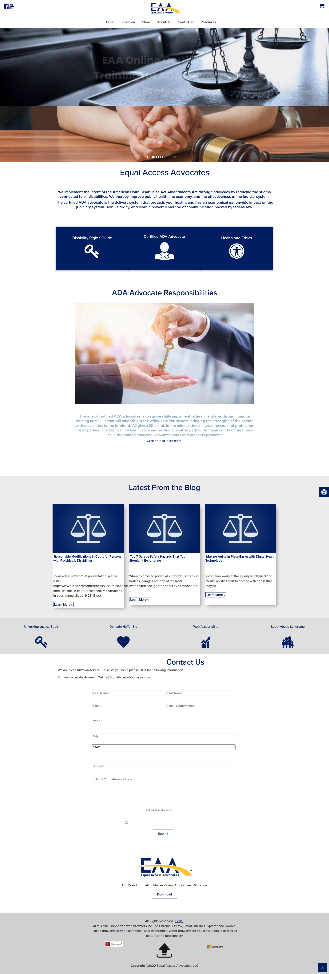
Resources (208, 22)
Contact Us (186, 22)
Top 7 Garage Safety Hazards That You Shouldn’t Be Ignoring (157, 558)
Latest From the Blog (164, 487)
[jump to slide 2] (157, 157)
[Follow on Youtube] (11, 8)
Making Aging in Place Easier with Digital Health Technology (240, 558)
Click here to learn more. (164, 441)
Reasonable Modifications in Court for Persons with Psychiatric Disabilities (87, 558)
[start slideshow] (148, 156)
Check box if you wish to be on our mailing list (168, 822)
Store (146, 22)
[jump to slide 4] (165, 157)
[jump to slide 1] (153, 157)
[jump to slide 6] (174, 157)
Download (164, 894)
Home (109, 22)
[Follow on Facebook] (6, 8)
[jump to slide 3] (161, 157)
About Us (164, 22)
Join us (112, 207)
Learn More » (63, 605)
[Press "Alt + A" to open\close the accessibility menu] (324, 492)
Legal (179, 921)
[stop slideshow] (179, 156)
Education (128, 22)
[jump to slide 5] (170, 157)
